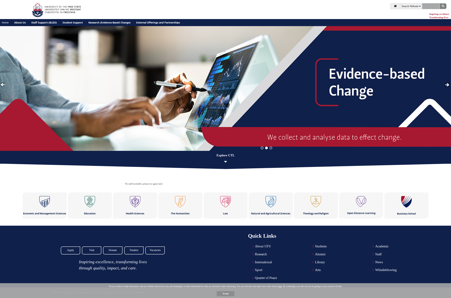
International (263, 262)
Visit (91, 250)
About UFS (263, 246)
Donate (113, 250)
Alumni (320, 254)
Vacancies (155, 250)
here (280, 286)
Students (321, 246)
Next (447, 84)
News (379, 262)
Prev (3, 84)
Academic (382, 246)
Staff (378, 254)
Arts (318, 270)
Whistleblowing (386, 270)
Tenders (133, 250)
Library (320, 262)
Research (261, 254)
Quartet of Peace (266, 278)
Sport (258, 270)
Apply (70, 250)
